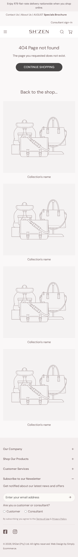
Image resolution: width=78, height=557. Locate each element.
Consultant (35, 511)
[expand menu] (5, 31)
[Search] (62, 31)
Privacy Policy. (59, 518)
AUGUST (50, 14)
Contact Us (12, 14)
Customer (13, 511)
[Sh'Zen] (39, 32)
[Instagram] (15, 531)
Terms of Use (43, 518)
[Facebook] (5, 531)
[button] (70, 31)
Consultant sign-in (61, 22)
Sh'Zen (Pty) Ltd (20, 543)
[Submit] (70, 497)
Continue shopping (39, 67)
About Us (26, 14)
